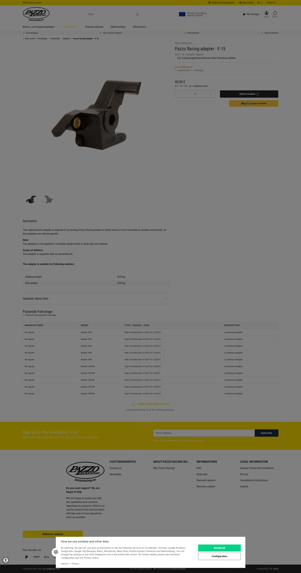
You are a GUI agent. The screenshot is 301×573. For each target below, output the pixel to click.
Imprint (64, 563)
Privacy (75, 563)
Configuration (219, 556)
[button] (6, 560)
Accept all (219, 547)
